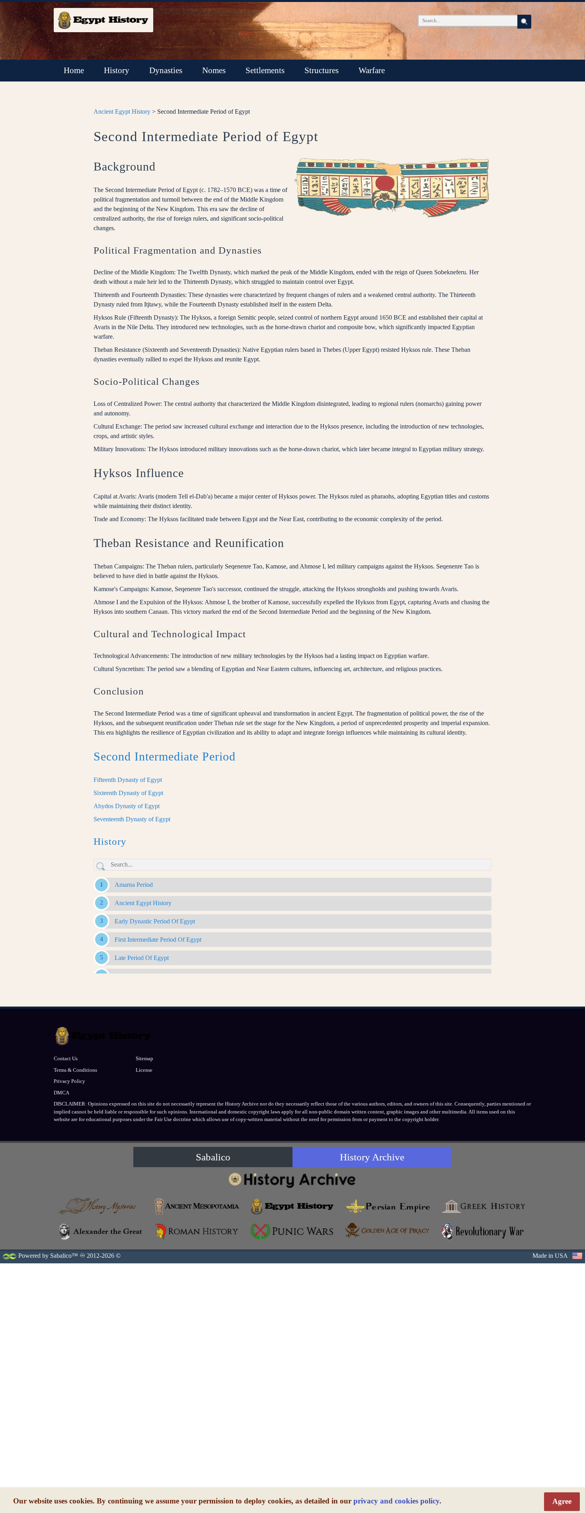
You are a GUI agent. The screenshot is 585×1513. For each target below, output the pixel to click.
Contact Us (66, 1058)
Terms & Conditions (75, 1070)
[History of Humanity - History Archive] (292, 1180)
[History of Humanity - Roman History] (197, 1231)
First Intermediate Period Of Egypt (158, 939)
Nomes (214, 70)
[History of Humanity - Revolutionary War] (483, 1231)
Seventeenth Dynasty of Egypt (132, 819)
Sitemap (144, 1058)
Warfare (372, 70)
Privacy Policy (69, 1081)
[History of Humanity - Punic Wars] (292, 1231)
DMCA (61, 1093)
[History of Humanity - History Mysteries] (101, 1206)
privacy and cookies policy (396, 1501)
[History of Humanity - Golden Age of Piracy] (388, 1230)
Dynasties (165, 70)
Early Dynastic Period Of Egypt (155, 921)
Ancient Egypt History (122, 111)
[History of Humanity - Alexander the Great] (101, 1231)
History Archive (372, 1157)
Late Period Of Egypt (142, 957)
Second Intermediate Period (165, 756)
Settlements (265, 70)
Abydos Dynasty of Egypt (127, 806)
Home (74, 70)
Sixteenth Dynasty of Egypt (128, 792)
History (116, 70)
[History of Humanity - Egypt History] (292, 1206)
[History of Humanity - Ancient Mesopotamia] (197, 1206)
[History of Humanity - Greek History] (483, 1206)
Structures (321, 70)
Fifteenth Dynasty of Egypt (128, 779)
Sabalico (213, 1157)
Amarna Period (134, 884)
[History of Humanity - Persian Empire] (388, 1206)
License (144, 1070)
